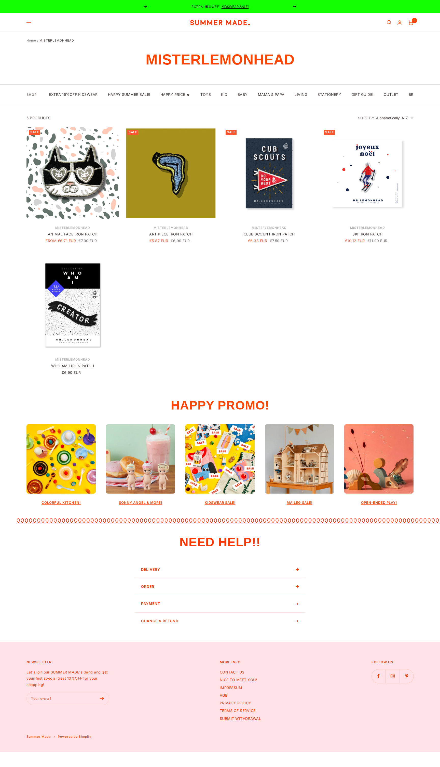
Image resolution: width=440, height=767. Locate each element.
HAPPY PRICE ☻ (175, 94)
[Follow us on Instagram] (393, 676)
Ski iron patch (367, 234)
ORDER (147, 586)
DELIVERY (150, 569)
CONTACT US (232, 672)
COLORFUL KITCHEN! (61, 502)
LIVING (301, 94)
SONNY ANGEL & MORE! (140, 502)
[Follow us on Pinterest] (407, 676)
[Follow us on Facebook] (379, 676)
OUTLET (391, 94)
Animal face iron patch (73, 234)
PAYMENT (150, 603)
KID (224, 94)
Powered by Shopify (74, 736)
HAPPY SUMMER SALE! (129, 94)
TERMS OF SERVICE (238, 710)
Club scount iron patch (269, 234)
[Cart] (411, 22)
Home (31, 40)
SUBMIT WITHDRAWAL (240, 718)
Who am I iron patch (72, 366)
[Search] (389, 22)
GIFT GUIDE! (362, 94)
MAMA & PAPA (271, 94)
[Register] (102, 698)
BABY (243, 94)
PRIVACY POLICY (235, 703)
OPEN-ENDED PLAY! (379, 502)
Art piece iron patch (171, 234)
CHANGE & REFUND (159, 621)
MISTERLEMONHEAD (72, 228)
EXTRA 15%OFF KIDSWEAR (73, 94)
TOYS (205, 94)
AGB (224, 695)
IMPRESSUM (231, 687)
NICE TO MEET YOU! (238, 680)
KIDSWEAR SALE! (235, 7)
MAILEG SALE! (299, 502)
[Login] (399, 22)
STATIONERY (329, 94)
